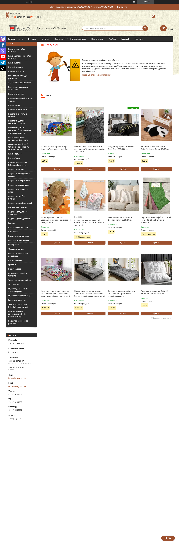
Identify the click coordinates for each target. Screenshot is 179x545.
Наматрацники (14, 269)
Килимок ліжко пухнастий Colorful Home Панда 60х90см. (155, 147)
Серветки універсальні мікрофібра (18, 254)
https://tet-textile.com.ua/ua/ (18, 378)
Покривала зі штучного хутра (18, 190)
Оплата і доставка (78, 39)
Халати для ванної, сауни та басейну (19, 88)
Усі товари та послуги (160, 318)
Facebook (125, 39)
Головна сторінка (15, 39)
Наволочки (13, 232)
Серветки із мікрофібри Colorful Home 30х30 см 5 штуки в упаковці (156, 219)
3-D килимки (13, 284)
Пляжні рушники (15, 260)
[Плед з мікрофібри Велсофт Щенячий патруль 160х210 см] (56, 125)
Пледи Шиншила (15, 67)
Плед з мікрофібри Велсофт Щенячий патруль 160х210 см (54, 147)
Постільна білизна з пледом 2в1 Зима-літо (18, 138)
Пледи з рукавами (16, 94)
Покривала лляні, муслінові (20, 203)
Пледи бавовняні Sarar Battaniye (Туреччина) (18, 163)
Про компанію (97, 39)
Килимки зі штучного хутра (19, 296)
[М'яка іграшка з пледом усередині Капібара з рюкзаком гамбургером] (56, 196)
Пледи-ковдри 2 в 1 (16, 71)
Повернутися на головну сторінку (96, 75)
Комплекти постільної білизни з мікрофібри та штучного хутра (18, 147)
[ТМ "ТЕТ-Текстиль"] (20, 27)
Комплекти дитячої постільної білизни (16, 122)
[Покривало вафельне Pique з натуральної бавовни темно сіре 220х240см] (89, 125)
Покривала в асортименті (19, 181)
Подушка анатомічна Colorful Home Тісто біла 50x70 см (154, 292)
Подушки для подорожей (19, 219)
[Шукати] (145, 28)
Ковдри (11, 223)
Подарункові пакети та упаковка (18, 322)
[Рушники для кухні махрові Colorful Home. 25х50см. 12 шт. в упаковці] (89, 196)
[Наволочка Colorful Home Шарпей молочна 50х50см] (123, 196)
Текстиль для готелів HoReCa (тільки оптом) (18, 305)
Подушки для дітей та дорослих (18, 213)
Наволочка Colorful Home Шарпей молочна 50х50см (120, 218)
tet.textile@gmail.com (17, 386)
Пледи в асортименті (17, 110)
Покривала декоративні (18, 185)
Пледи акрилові (15, 154)
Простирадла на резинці (18, 240)
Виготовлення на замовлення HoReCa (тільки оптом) (17, 314)
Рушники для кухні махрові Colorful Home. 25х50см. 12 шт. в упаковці (89, 222)
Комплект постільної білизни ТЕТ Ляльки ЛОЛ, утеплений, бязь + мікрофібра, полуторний (55, 293)
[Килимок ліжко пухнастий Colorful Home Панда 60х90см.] (156, 125)
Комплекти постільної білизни (18, 115)
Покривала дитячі (16, 169)
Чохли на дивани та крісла (19, 280)
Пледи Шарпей (14, 63)
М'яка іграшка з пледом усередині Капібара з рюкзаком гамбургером (56, 219)
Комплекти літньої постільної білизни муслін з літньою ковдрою (19, 130)
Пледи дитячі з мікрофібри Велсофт (19, 57)
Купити (57, 169)
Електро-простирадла (18, 227)
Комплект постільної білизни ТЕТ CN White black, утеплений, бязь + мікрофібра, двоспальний (89, 293)
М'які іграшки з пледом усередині (18, 77)
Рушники (12, 265)
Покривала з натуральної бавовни (19, 175)
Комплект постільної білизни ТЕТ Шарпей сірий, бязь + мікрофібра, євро (121, 293)
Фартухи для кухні (16, 249)
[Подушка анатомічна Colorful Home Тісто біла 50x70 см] (156, 269)
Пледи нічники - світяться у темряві (20, 99)
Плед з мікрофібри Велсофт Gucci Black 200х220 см (121, 147)
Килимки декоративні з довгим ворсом (18, 290)
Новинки (32, 39)
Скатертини (13, 245)
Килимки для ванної (17, 300)
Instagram (139, 39)
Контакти (122, 7)
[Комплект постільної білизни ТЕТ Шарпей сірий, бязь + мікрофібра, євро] (123, 269)
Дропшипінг (60, 39)
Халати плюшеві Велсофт (19, 83)
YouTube (112, 39)
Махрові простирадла (17, 207)
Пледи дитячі (14, 105)
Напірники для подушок (18, 236)
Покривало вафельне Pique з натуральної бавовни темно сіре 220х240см (89, 149)
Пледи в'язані (14, 158)
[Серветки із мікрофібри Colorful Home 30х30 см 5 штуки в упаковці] (156, 196)
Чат (170, 538)
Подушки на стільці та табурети (17, 274)
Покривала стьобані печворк (16, 197)
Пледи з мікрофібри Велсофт (16, 50)
